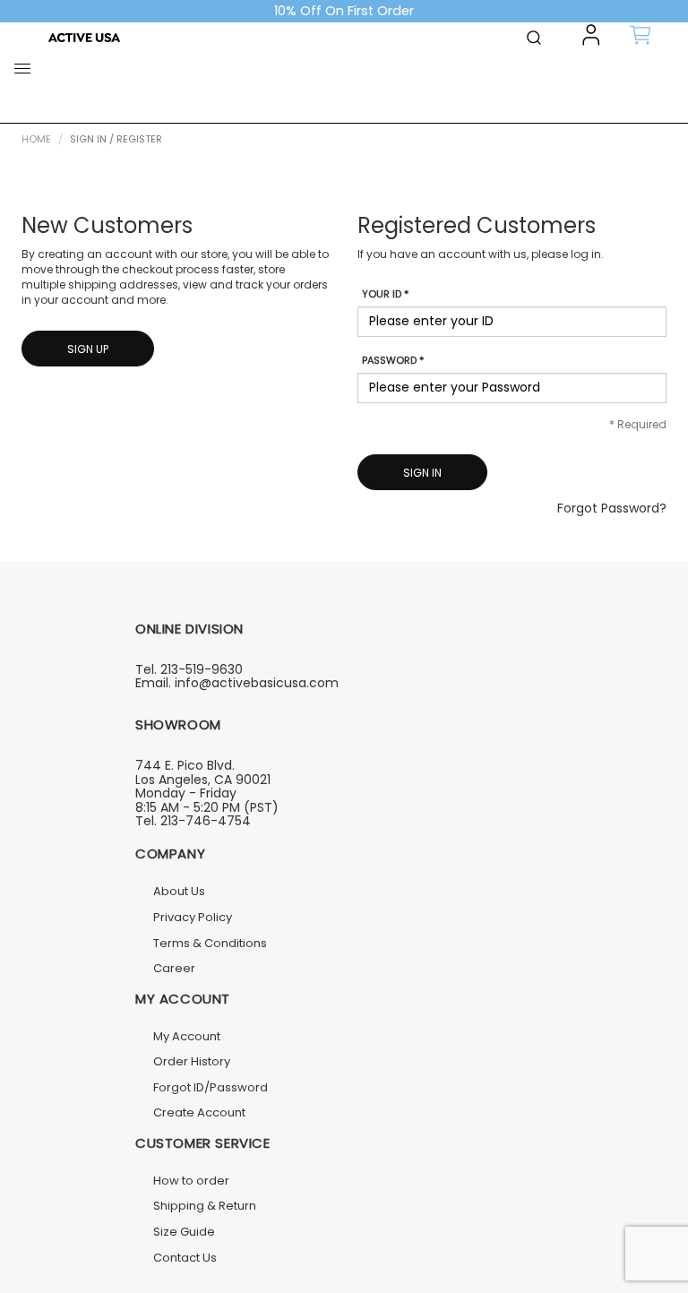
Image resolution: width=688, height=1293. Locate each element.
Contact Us (185, 1257)
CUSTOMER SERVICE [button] (203, 1143)
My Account (186, 1036)
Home (36, 139)
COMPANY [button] (170, 853)
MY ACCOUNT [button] (182, 998)
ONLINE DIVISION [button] (189, 628)
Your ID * (385, 294)
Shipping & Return (204, 1205)
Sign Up (87, 349)
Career (174, 968)
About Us (179, 891)
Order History (191, 1061)
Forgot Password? (611, 508)
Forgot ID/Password (210, 1087)
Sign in (422, 472)
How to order (191, 1180)
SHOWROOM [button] (178, 724)
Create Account (199, 1112)
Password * (393, 360)
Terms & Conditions (210, 943)
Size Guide (184, 1231)
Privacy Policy (192, 917)
